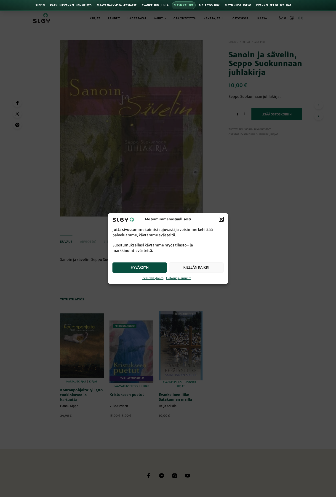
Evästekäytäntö (152, 278)
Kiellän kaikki (196, 267)
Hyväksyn (140, 267)
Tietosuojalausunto (178, 278)
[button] (221, 219)
